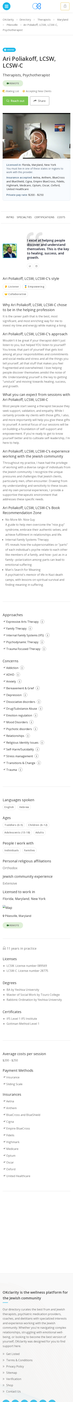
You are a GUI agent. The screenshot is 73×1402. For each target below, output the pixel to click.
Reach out (17, 101)
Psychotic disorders (19, 729)
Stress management (19, 756)
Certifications (44, 217)
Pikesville (12, 24)
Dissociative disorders (20, 702)
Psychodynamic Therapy (22, 642)
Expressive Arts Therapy (22, 622)
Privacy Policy (15, 1366)
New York (38, 899)
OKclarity (8, 19)
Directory (25, 19)
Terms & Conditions (19, 1360)
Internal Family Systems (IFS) (25, 635)
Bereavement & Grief (20, 688)
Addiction (12, 668)
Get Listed (12, 1354)
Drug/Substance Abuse (21, 709)
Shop (9, 1385)
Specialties (24, 217)
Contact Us (13, 1391)
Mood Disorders (17, 722)
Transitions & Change (20, 763)
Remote (14, 83)
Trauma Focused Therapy (23, 649)
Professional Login (65, 6)
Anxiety (11, 681)
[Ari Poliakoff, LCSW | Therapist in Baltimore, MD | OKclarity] (36, 138)
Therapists (44, 19)
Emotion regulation (19, 715)
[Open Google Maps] (7, 907)
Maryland (62, 19)
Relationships (15, 736)
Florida (8, 899)
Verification (13, 1379)
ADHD (10, 675)
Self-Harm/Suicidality (20, 749)
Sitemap (11, 1373)
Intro (10, 217)
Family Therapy (16, 628)
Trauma (11, 770)
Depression (14, 695)
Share (41, 101)
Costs (61, 217)
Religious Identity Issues (22, 743)
